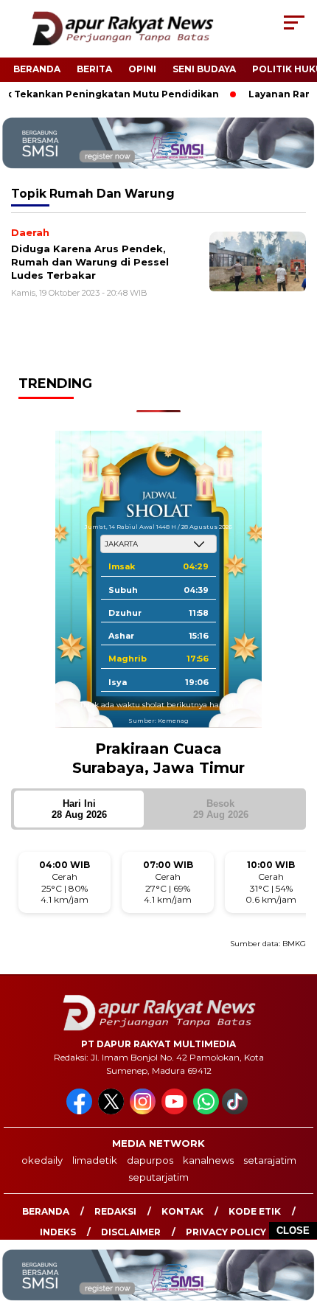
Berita (94, 68)
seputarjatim (158, 1177)
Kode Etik (255, 1211)
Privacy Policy (226, 1232)
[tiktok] (236, 1111)
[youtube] (175, 1111)
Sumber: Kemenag (158, 720)
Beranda (36, 68)
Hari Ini (79, 809)
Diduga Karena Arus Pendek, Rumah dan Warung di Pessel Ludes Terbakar (90, 261)
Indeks (58, 1232)
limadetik (94, 1160)
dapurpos (150, 1160)
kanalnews (208, 1160)
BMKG (294, 943)
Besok (220, 809)
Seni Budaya (204, 68)
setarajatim (269, 1160)
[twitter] (112, 1111)
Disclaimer (131, 1232)
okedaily (42, 1160)
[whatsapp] (206, 1111)
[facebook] (80, 1111)
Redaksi (115, 1211)
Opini (142, 68)
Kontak (182, 1211)
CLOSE (293, 1230)
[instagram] (144, 1111)
